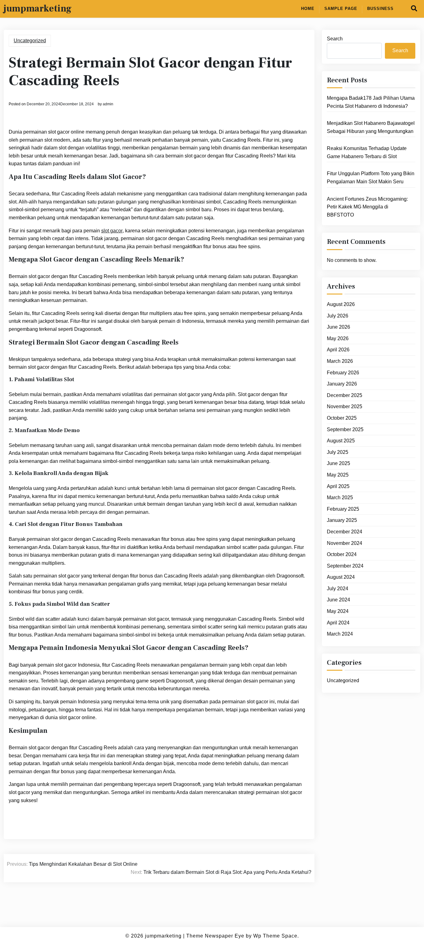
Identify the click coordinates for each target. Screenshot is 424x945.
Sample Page (340, 8)
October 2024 (342, 554)
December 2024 (344, 531)
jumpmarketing (38, 8)
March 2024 (340, 634)
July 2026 (337, 315)
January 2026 (342, 383)
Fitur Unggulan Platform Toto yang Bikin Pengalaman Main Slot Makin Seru (370, 177)
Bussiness (380, 8)
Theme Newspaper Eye (215, 935)
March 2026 (340, 361)
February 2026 (343, 372)
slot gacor (112, 230)
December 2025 (344, 395)
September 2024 (345, 565)
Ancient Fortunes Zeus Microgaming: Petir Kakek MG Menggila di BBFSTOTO (367, 206)
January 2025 (342, 520)
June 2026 (338, 327)
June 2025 (338, 463)
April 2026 (338, 349)
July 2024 (337, 588)
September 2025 (345, 429)
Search (335, 38)
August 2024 (341, 577)
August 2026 (341, 304)
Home (307, 8)
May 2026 (338, 338)
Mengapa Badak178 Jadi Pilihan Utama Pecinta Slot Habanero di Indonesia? (371, 102)
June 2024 (338, 599)
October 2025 (342, 418)
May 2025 (338, 474)
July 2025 (337, 452)
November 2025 (344, 406)
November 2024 (344, 543)
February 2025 (343, 509)
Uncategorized (30, 40)
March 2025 (340, 497)
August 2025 (341, 440)
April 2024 (338, 622)
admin (108, 104)
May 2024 (338, 611)
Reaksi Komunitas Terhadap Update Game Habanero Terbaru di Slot (367, 152)
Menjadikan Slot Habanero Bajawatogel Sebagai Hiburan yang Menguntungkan (371, 127)
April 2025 (338, 486)
